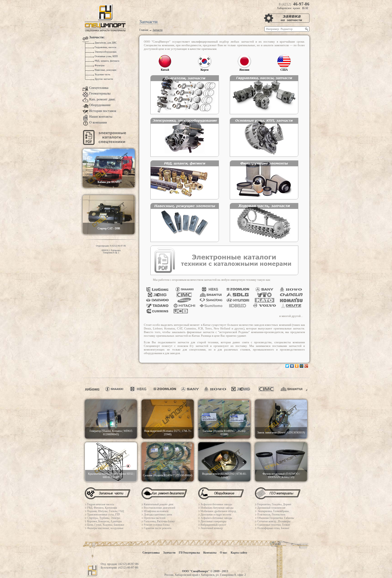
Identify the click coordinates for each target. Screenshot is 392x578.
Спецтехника (98, 87)
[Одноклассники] (296, 366)
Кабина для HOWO (109, 182)
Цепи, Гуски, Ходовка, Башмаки (105, 524)
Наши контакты (100, 116)
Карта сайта (239, 552)
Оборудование (100, 105)
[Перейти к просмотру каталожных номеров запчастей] (224, 274)
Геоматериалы (99, 93)
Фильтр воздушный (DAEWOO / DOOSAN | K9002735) (281, 475)
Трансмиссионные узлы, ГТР (103, 514)
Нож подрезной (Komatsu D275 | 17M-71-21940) (167, 432)
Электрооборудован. (105, 52)
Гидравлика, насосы (105, 47)
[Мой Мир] (301, 366)
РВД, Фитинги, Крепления (102, 507)
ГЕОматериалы (189, 552)
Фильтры (99, 65)
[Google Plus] (306, 366)
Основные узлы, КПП (106, 56)
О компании (98, 122)
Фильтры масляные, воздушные (105, 528)
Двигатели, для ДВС (105, 42)
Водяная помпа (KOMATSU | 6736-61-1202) (224, 475)
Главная (143, 29)
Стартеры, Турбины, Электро (103, 518)
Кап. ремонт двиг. (102, 99)
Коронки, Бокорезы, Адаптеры (104, 521)
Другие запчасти (103, 79)
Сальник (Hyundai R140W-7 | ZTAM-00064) (167, 475)
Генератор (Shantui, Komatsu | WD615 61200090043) (111, 432)
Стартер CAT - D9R (109, 228)
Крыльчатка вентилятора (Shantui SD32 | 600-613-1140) (111, 475)
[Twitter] (287, 366)
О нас (223, 552)
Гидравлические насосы (100, 504)
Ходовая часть (102, 74)
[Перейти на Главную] (105, 30)
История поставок (102, 111)
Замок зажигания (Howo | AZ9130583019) (281, 432)
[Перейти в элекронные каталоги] (105, 144)
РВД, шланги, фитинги (106, 61)
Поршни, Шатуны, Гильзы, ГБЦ (105, 511)
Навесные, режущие (105, 70)
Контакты (209, 552)
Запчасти (169, 552)
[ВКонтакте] (292, 366)
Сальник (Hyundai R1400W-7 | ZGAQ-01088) (224, 432)
